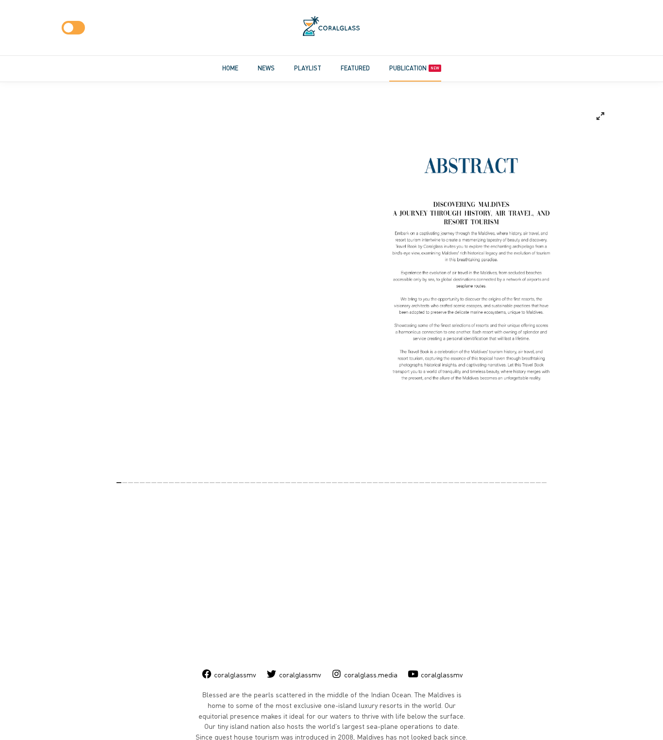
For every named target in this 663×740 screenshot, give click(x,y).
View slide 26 (264, 482)
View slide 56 (439, 482)
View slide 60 (462, 482)
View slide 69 (515, 482)
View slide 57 (445, 482)
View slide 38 (334, 482)
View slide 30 (287, 482)
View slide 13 (188, 482)
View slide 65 (491, 482)
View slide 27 (270, 482)
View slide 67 (503, 482)
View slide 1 (118, 482)
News (266, 68)
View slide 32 (299, 482)
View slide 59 (456, 482)
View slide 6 (148, 482)
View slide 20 (229, 482)
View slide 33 (305, 482)
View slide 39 (340, 482)
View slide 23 (247, 482)
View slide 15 (200, 482)
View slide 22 (241, 482)
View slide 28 (276, 482)
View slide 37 (328, 482)
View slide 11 (177, 482)
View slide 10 (171, 482)
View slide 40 (346, 482)
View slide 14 (194, 482)
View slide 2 (124, 482)
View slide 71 (526, 482)
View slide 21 (235, 482)
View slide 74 (544, 482)
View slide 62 (474, 482)
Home (230, 68)
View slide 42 (357, 482)
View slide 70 (520, 482)
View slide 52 (416, 482)
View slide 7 (153, 482)
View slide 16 (206, 482)
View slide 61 (468, 482)
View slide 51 (410, 482)
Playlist (307, 68)
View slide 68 (509, 482)
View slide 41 (351, 482)
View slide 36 (322, 482)
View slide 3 (130, 482)
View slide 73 (538, 482)
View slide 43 (363, 482)
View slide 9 (165, 482)
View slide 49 (398, 482)
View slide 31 (293, 482)
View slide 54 (427, 482)
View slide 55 (433, 482)
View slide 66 (497, 482)
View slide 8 (159, 482)
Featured (355, 68)
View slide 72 (532, 482)
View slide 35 (317, 482)
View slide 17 (212, 482)
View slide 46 (381, 482)
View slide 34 (311, 482)
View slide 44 (369, 482)
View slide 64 (485, 482)
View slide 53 (421, 482)
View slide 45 (375, 482)
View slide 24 (252, 482)
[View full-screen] (600, 116)
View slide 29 (282, 482)
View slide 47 (386, 482)
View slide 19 (223, 482)
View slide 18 (217, 482)
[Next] (410, 288)
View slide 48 (392, 482)
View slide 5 (142, 482)
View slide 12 (183, 482)
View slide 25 (258, 482)
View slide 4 (136, 482)
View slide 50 (404, 482)
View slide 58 (450, 482)
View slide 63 (480, 482)
